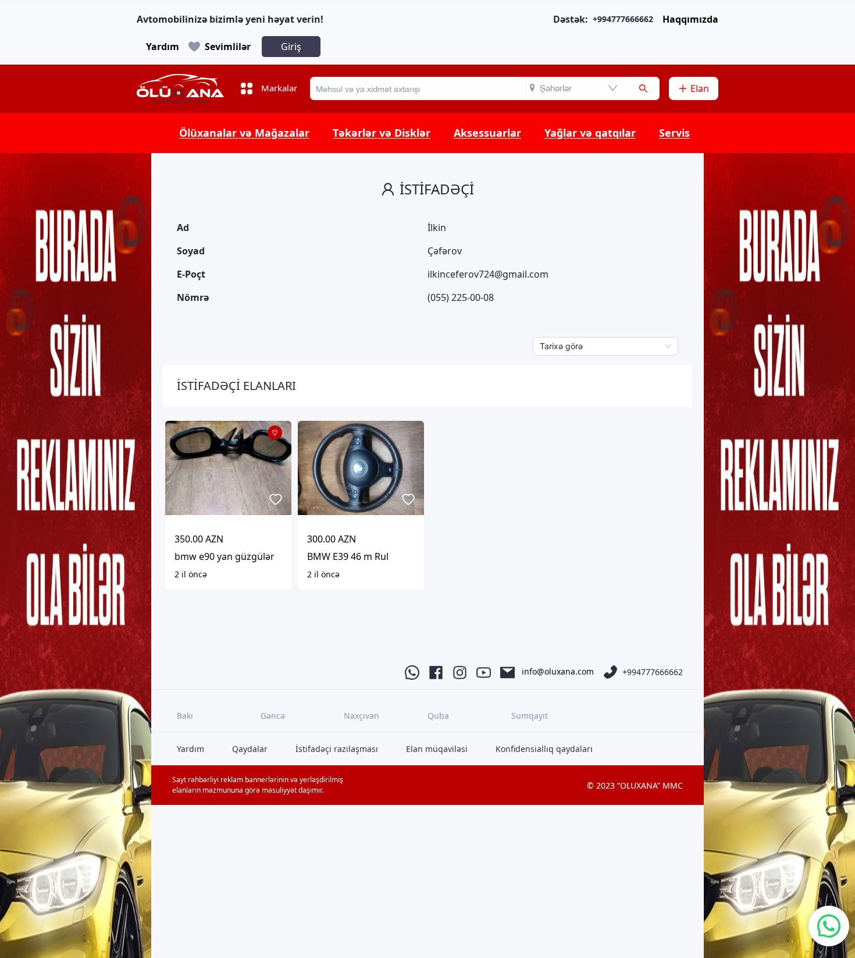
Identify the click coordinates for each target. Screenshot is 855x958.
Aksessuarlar (487, 133)
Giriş (291, 46)
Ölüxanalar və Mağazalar (244, 133)
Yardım (162, 46)
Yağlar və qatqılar (590, 133)
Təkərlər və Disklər (381, 133)
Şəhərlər (556, 88)
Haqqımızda (690, 19)
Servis (674, 133)
